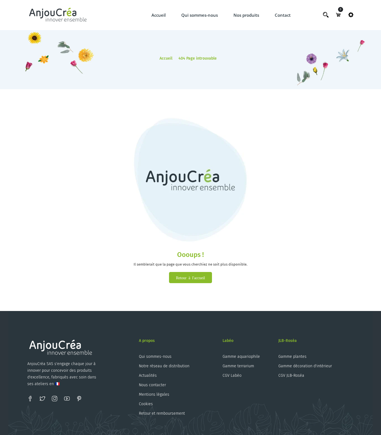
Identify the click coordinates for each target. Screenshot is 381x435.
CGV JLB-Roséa (291, 375)
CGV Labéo (232, 375)
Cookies (146, 404)
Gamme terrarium (238, 366)
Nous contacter (152, 385)
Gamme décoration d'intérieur (305, 366)
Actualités (148, 375)
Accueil (158, 15)
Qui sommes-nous (199, 15)
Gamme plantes (292, 356)
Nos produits (246, 15)
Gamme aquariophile (241, 356)
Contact (283, 15)
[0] (338, 14)
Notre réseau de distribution (164, 366)
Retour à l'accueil (190, 278)
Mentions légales (154, 394)
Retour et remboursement (162, 413)
